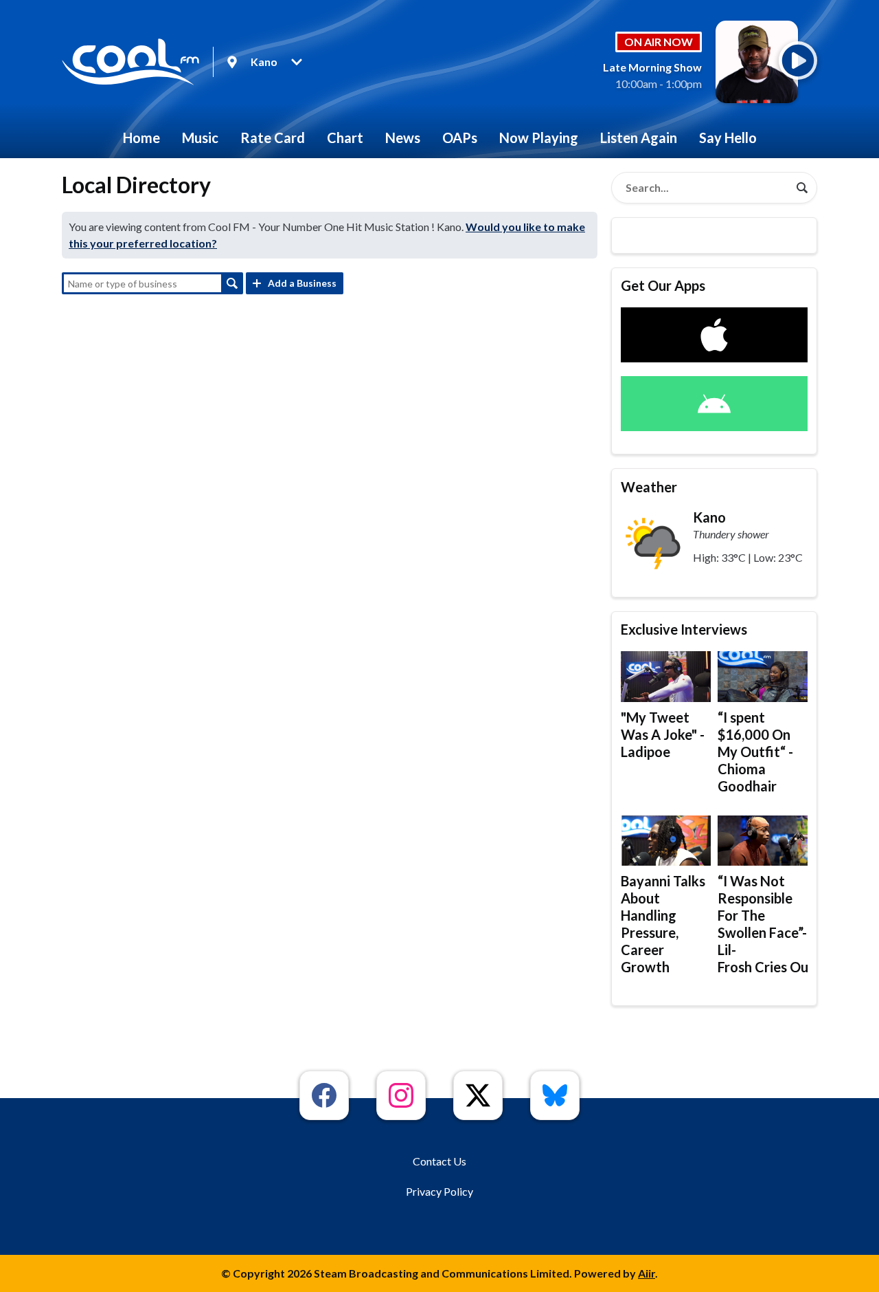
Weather (649, 487)
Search (232, 283)
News (402, 137)
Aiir (646, 1273)
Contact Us (439, 1161)
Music (200, 137)
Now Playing (538, 137)
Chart (345, 137)
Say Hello (728, 137)
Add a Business (302, 283)
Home (141, 137)
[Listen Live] (798, 60)
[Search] (802, 187)
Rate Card (272, 137)
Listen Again (638, 137)
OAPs (459, 137)
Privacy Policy (439, 1191)
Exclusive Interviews (684, 629)
